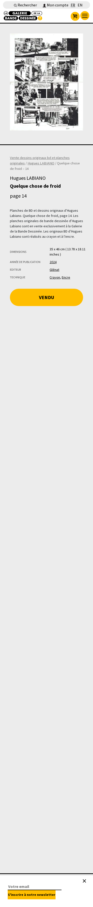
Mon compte (57, 4)
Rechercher (27, 4)
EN (80, 4)
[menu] (84, 15)
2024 (53, 262)
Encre (66, 277)
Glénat (54, 269)
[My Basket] (75, 16)
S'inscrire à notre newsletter (31, 894)
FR (73, 4)
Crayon (55, 277)
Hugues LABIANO (41, 163)
